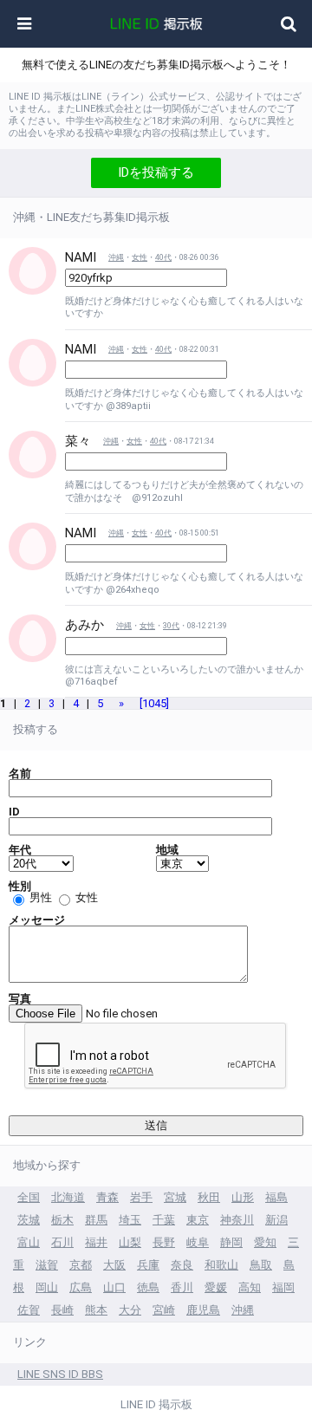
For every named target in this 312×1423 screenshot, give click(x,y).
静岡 (231, 1242)
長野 (164, 1242)
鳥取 (261, 1264)
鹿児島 (203, 1309)
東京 (197, 1219)
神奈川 (237, 1219)
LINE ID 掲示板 (156, 1404)
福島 (276, 1197)
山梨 (130, 1242)
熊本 (96, 1309)
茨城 (28, 1219)
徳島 (148, 1287)
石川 (62, 1242)
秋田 (209, 1197)
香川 (182, 1287)
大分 (130, 1309)
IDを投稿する (156, 172)
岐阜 (197, 1242)
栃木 (62, 1219)
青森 (107, 1197)
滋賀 (47, 1264)
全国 (28, 1197)
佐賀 (28, 1309)
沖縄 (116, 257)
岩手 (141, 1197)
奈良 (182, 1264)
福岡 (283, 1287)
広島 (80, 1287)
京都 (80, 1264)
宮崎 (164, 1309)
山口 (114, 1287)
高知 (249, 1287)
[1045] (154, 703)
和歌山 (221, 1264)
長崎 (62, 1309)
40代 (163, 257)
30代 (171, 625)
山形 (242, 1197)
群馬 (96, 1219)
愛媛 (216, 1287)
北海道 (68, 1197)
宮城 (175, 1197)
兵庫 (148, 1264)
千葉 (164, 1219)
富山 (28, 1242)
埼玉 (130, 1219)
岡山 (47, 1287)
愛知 (265, 1242)
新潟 (276, 1219)
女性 (139, 257)
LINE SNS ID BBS (60, 1374)
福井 (96, 1242)
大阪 (114, 1264)
